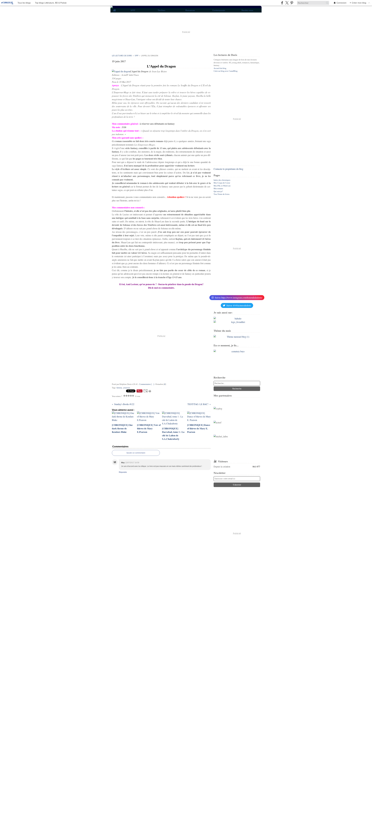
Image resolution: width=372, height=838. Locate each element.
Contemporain (218, 10)
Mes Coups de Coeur (222, 183)
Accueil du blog (220, 68)
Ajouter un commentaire (135, 453)
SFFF (132, 10)
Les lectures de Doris (122, 55)
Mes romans (218, 188)
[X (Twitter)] (287, 3)
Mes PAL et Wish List (222, 186)
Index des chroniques (222, 180)
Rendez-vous (247, 10)
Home (114, 9)
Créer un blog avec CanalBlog (225, 71)
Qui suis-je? (218, 191)
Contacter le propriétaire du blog (228, 168)
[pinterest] (292, 3)
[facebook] (282, 3)
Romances (190, 10)
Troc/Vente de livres (221, 194)
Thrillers (161, 10)
